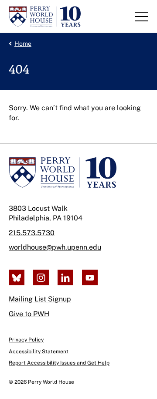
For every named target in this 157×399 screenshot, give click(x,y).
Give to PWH (29, 314)
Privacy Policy (26, 340)
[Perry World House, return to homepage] (45, 16)
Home (22, 43)
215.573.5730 (32, 233)
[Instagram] (41, 277)
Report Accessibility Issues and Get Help (59, 363)
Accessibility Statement (38, 351)
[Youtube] (90, 277)
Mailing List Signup (40, 299)
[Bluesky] (16, 277)
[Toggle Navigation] (141, 16)
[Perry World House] (62, 172)
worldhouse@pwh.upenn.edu (55, 247)
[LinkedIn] (65, 277)
